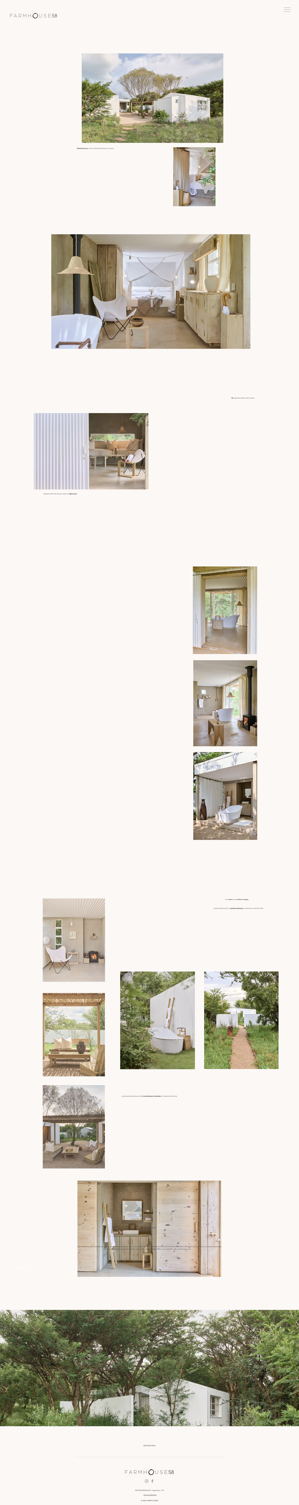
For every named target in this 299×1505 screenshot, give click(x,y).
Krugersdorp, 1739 (157, 1490)
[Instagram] (146, 1481)
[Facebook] (152, 1481)
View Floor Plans (149, 1445)
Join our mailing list (149, 1495)
